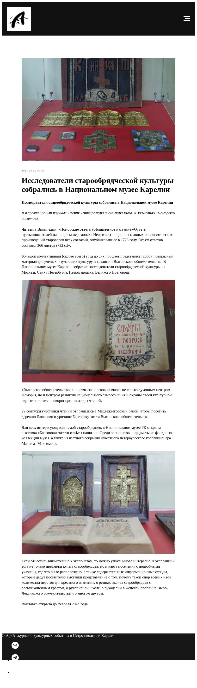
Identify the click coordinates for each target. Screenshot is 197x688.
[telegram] (15, 660)
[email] (15, 672)
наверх (8, 686)
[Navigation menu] (187, 18)
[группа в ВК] (15, 647)
